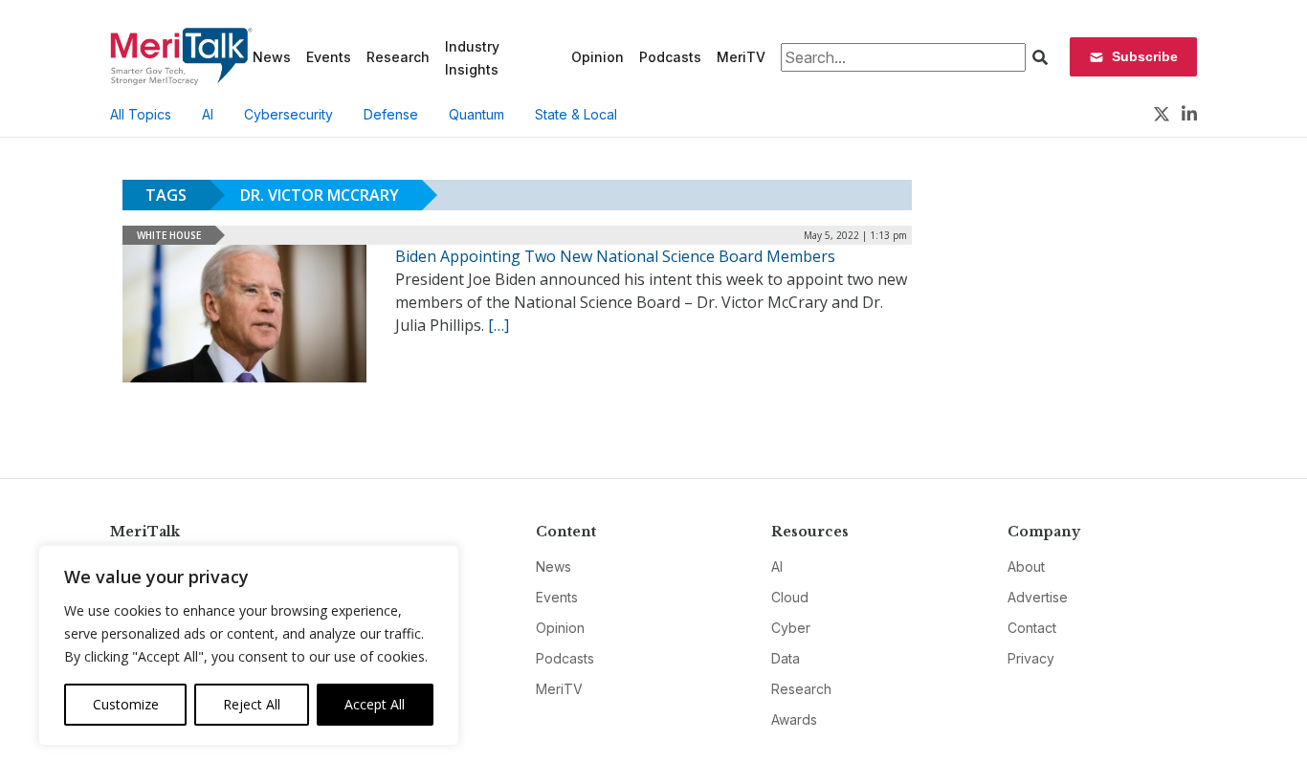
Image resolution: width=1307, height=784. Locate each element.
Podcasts (670, 57)
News (272, 57)
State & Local (576, 114)
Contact (1032, 628)
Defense (391, 114)
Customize (126, 704)
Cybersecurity (288, 114)
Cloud (790, 597)
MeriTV (741, 57)
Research (398, 57)
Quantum (476, 114)
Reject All (251, 704)
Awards (794, 719)
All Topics (140, 114)
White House (169, 235)
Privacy (1031, 658)
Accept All (374, 704)
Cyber (790, 628)
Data (785, 658)
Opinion (597, 57)
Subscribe (1145, 56)
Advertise (1038, 597)
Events (328, 57)
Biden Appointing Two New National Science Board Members (615, 256)
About (1026, 566)
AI (207, 114)
